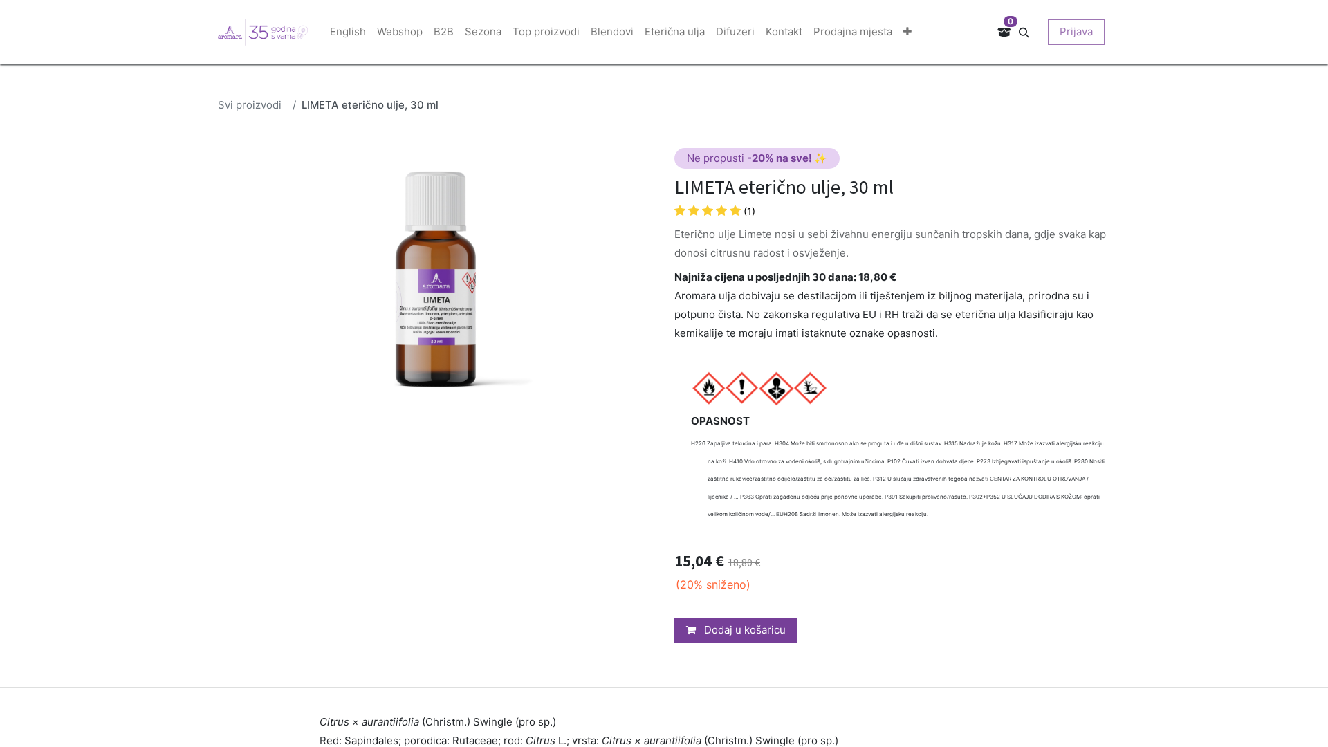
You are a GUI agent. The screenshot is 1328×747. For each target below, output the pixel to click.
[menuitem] (347, 32)
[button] (1029, 31)
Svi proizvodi (250, 104)
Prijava (1076, 31)
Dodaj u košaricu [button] (743, 629)
